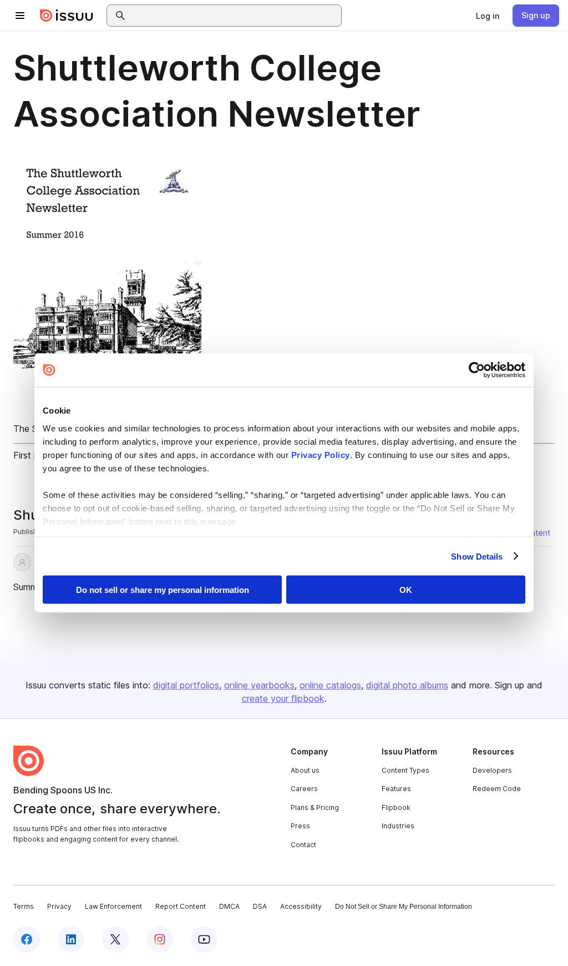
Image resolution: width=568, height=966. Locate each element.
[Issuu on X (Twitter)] (115, 939)
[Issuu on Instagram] (159, 939)
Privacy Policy (320, 454)
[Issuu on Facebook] (26, 939)
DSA (260, 906)
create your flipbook (283, 698)
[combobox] (234, 15)
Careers (304, 788)
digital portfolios (186, 685)
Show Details (477, 556)
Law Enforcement (113, 906)
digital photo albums (407, 685)
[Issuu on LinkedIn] (71, 939)
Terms (23, 906)
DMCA (229, 906)
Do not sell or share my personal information (162, 590)
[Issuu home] (67, 15)
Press (300, 826)
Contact (303, 845)
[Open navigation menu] (20, 15)
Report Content (180, 906)
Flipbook (396, 807)
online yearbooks (259, 685)
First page (33, 455)
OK (405, 590)
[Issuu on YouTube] (204, 939)
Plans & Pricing (315, 807)
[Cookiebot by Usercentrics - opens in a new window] (476, 370)
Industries (398, 826)
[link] (487, 15)
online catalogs (330, 685)
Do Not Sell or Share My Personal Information (403, 906)
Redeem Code (497, 788)
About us (305, 770)
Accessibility (301, 906)
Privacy (59, 906)
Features (396, 788)
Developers (492, 770)
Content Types (405, 770)
